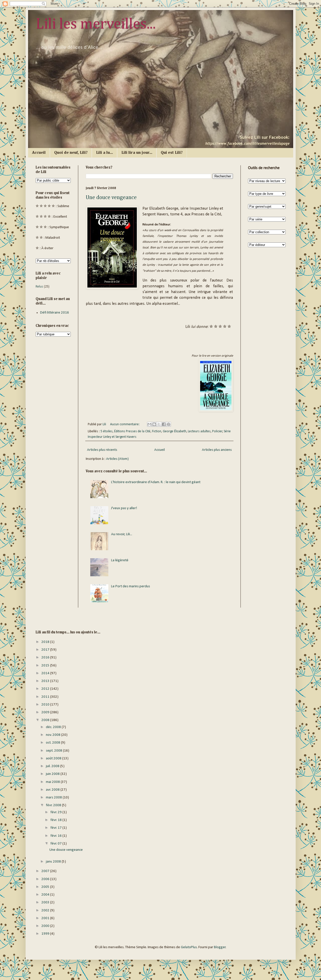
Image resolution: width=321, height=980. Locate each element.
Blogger (220, 947)
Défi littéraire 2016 (54, 313)
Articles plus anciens (217, 450)
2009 (45, 712)
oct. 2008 (53, 743)
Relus (39, 286)
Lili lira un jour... (136, 153)
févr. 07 (56, 844)
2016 (45, 657)
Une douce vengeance (111, 197)
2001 (45, 918)
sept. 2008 (54, 751)
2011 (45, 697)
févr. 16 (56, 836)
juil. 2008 (53, 766)
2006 (45, 879)
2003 (45, 902)
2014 (45, 673)
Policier (217, 431)
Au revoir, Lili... (121, 534)
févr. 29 (56, 812)
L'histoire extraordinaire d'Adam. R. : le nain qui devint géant (155, 482)
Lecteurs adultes (199, 431)
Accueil (39, 153)
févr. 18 (56, 820)
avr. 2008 (53, 790)
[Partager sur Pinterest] (168, 424)
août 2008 (54, 758)
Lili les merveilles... (96, 24)
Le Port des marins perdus (130, 586)
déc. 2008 (54, 727)
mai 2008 (53, 782)
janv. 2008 (54, 862)
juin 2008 (53, 774)
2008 (45, 720)
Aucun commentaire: (125, 424)
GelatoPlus (189, 947)
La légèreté (119, 560)
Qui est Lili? (172, 153)
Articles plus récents (102, 450)
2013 (45, 681)
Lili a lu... (104, 153)
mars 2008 (54, 797)
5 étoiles (107, 431)
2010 (45, 705)
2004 (45, 895)
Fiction (156, 431)
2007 (45, 871)
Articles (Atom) (117, 459)
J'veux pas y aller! (124, 508)
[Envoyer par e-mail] (149, 424)
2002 (45, 910)
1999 (45, 934)
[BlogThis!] (154, 424)
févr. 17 (56, 828)
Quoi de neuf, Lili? (71, 153)
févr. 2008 (54, 805)
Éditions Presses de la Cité (132, 431)
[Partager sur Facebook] (163, 424)
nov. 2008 (53, 735)
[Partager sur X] (159, 424)
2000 (45, 926)
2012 (45, 689)
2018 (45, 642)
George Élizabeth (174, 431)
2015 (45, 665)
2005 (45, 887)
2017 (45, 650)
